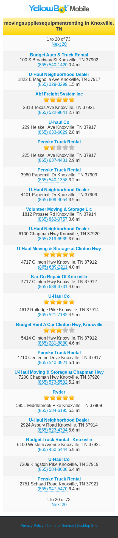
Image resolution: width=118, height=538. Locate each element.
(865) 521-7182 (53, 314)
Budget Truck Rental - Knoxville (59, 439)
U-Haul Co (59, 296)
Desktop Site (87, 525)
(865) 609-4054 (53, 199)
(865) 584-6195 (53, 410)
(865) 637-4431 (53, 160)
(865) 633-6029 (53, 132)
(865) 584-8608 (53, 469)
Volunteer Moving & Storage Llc (59, 209)
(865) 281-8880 (53, 343)
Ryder (59, 392)
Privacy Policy (32, 525)
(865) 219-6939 (53, 238)
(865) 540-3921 (53, 362)
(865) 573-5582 (53, 382)
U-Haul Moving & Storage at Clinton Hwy (59, 248)
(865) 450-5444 (53, 449)
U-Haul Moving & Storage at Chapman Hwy (59, 372)
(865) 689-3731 (53, 286)
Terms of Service (60, 525)
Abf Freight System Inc (59, 94)
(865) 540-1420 (53, 64)
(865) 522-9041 (53, 112)
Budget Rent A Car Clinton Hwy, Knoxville (59, 324)
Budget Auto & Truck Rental (59, 55)
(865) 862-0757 (53, 219)
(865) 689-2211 (53, 267)
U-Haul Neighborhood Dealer (59, 74)
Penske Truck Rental (59, 142)
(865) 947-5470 (53, 489)
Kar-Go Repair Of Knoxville (59, 276)
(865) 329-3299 (53, 84)
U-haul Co (59, 122)
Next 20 (59, 44)
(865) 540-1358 (53, 179)
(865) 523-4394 (53, 430)
